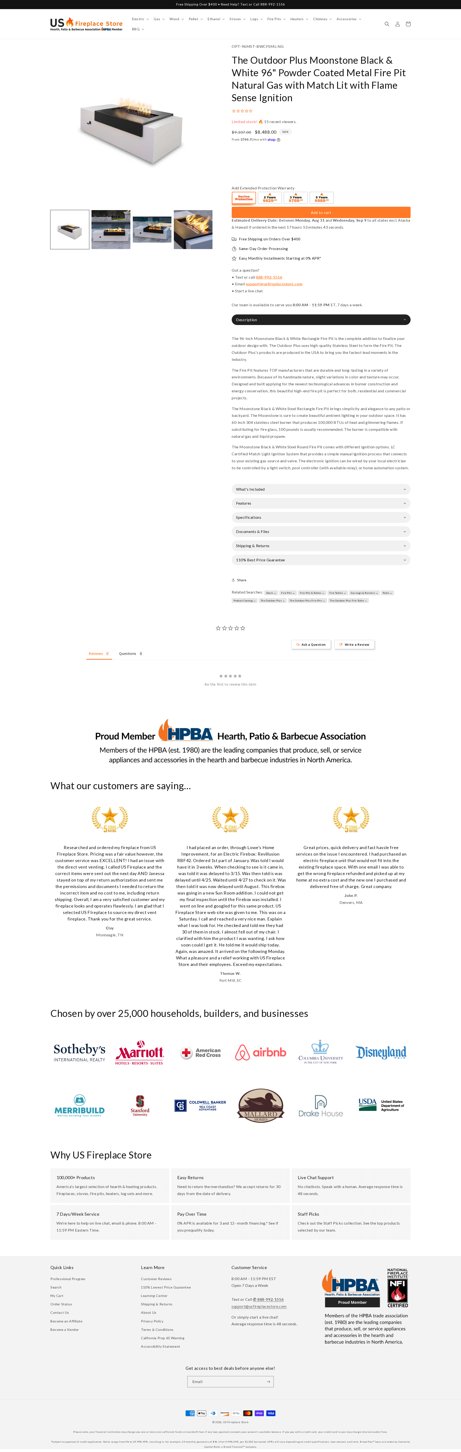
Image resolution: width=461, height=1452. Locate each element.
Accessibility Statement (160, 1346)
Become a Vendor (64, 1329)
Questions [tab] (127, 653)
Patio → (387, 592)
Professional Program (67, 1279)
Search (56, 1287)
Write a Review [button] (357, 644)
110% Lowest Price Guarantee (166, 1287)
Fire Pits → (288, 592)
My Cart (56, 1296)
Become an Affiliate (66, 1321)
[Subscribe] (268, 1381)
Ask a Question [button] (314, 644)
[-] (244, 199)
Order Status (61, 1304)
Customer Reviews (156, 1279)
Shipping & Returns (157, 1304)
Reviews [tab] (96, 653)
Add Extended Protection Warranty (263, 188)
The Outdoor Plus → (273, 600)
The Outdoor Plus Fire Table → (348, 600)
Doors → (271, 592)
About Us (149, 1312)
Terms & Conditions (157, 1329)
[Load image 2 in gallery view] (110, 229)
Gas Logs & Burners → (364, 592)
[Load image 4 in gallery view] (193, 229)
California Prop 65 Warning (163, 1338)
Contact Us (59, 1312)
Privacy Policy (152, 1321)
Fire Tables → (337, 592)
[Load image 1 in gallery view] (69, 229)
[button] (140, 19)
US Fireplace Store (236, 1422)
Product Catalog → (245, 600)
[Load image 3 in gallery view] (152, 229)
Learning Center (154, 1296)
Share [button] (242, 580)
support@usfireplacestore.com (274, 284)
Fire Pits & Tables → (312, 592)
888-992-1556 (269, 277)
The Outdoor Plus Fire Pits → (307, 600)
